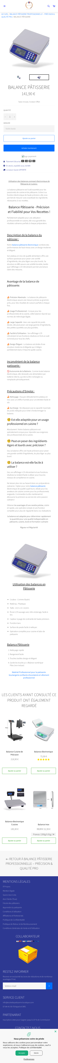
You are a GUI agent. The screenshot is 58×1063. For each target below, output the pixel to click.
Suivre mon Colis (9, 895)
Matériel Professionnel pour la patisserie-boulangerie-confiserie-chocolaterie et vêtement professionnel (29, 675)
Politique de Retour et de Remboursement (20, 924)
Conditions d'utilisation (12, 911)
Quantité (7, 110)
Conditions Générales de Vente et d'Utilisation (21, 928)
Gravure (7, 123)
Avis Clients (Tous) (10, 899)
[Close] (55, 1031)
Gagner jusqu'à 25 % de (30, 1019)
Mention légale (8, 890)
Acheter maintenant (29, 148)
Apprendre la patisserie (12, 907)
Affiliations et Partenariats (13, 915)
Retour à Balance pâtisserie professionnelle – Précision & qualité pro (29, 863)
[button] (43, 759)
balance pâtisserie (37, 486)
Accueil (4, 14)
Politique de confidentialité (30, 1047)
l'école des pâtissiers (11, 903)
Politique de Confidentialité (14, 919)
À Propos (6, 886)
